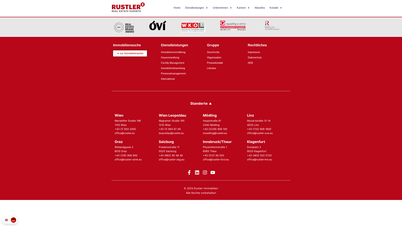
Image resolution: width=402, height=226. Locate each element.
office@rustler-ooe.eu (260, 133)
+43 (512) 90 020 (213, 155)
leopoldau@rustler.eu (171, 133)
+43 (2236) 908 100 (215, 129)
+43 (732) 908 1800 (259, 129)
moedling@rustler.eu (215, 133)
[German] (13, 220)
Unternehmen (220, 7)
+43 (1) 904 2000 (125, 129)
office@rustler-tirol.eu (216, 159)
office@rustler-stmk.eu (128, 159)
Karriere (241, 7)
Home (177, 7)
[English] (6, 220)
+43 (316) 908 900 (126, 155)
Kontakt (274, 7)
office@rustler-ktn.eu (259, 159)
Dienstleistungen (194, 7)
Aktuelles (260, 7)
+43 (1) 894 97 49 (170, 129)
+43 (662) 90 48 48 (171, 155)
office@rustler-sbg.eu (171, 159)
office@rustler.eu (125, 133)
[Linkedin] (197, 172)
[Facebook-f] (189, 172)
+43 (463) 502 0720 (259, 155)
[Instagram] (205, 172)
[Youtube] (212, 172)
